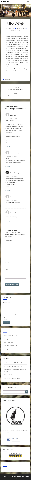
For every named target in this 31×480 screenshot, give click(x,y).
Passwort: (5, 309)
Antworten (8, 146)
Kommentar (8, 240)
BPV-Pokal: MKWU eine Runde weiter (13, 366)
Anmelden (6, 322)
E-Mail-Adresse (9, 270)
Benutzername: (7, 302)
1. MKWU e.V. (5, 2)
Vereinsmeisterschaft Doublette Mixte (14, 363)
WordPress (21, 476)
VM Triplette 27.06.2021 (10, 349)
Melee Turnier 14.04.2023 (10, 335)
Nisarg (15, 478)
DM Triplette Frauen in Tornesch (12, 378)
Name (7, 262)
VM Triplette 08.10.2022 (10, 339)
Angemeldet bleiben (6, 318)
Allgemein (7, 79)
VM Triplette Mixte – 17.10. (11, 345)
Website (7, 277)
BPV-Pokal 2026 (8, 375)
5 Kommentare (15, 30)
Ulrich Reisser (20, 28)
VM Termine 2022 (8, 342)
